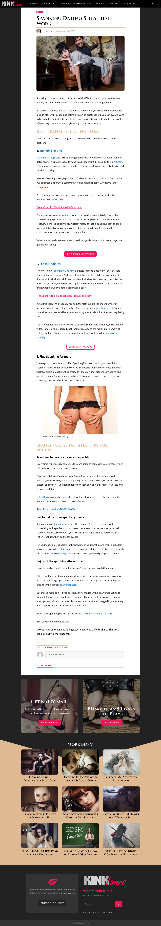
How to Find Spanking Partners (95, 613)
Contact (96, 912)
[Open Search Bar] (153, 4)
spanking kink (43, 186)
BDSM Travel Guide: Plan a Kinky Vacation (39, 853)
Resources (100, 4)
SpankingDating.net (47, 157)
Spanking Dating (50, 150)
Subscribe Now (130, 4)
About (86, 912)
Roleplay (65, 4)
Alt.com (118, 161)
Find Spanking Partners (80, 254)
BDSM (39, 12)
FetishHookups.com (63, 270)
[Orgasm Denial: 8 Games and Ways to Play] (121, 809)
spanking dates (68, 584)
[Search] (118, 904)
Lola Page (48, 31)
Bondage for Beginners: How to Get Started (80, 816)
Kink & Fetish (50, 4)
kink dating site (102, 307)
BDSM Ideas (35, 4)
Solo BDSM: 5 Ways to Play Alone (121, 779)
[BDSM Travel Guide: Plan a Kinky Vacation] (39, 846)
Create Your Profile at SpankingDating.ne (58, 207)
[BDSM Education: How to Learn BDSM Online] (80, 846)
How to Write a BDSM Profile (59, 509)
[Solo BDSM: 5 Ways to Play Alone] (121, 772)
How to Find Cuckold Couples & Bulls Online (80, 779)
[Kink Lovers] (13, 4)
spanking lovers (64, 553)
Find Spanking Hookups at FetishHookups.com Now (64, 295)
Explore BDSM (111, 723)
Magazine (114, 4)
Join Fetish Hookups (80, 347)
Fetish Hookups (50, 264)
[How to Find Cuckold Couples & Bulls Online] (80, 772)
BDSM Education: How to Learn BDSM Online (80, 853)
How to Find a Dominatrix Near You (40, 779)
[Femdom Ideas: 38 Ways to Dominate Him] (39, 809)
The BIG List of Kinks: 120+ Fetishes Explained (121, 853)
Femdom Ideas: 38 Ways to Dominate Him (39, 816)
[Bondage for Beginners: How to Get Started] (80, 809)
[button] (158, 4)
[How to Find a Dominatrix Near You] (39, 772)
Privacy (107, 912)
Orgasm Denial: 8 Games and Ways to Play (121, 816)
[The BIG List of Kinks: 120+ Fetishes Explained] (121, 846)
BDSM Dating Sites (82, 4)
